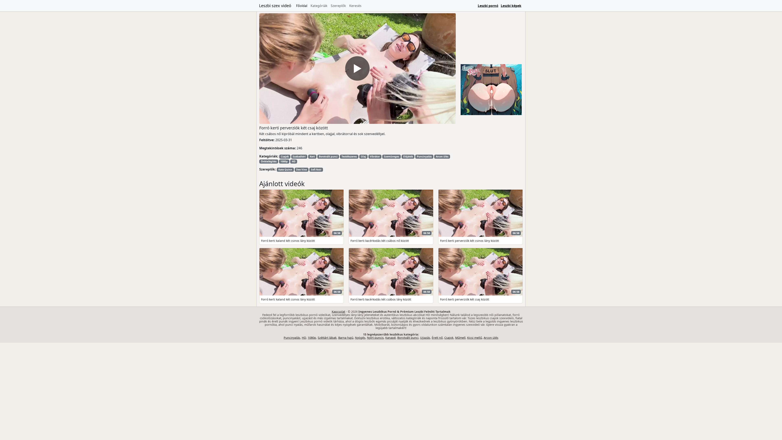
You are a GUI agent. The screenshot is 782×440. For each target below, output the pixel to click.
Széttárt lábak (327, 338)
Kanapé (390, 338)
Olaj (363, 156)
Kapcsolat (338, 312)
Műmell (460, 338)
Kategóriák (319, 5)
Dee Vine (301, 169)
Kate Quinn (285, 169)
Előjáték (408, 156)
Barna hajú (345, 338)
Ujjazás (425, 338)
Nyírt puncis (375, 338)
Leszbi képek (511, 5)
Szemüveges (391, 156)
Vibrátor (375, 156)
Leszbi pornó (488, 5)
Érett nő (437, 338)
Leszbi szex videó (275, 5)
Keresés (355, 5)
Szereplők (338, 5)
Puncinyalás (424, 156)
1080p (284, 161)
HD (293, 161)
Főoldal (301, 5)
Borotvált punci (328, 156)
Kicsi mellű (474, 338)
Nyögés (360, 338)
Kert (312, 156)
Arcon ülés (442, 156)
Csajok (285, 156)
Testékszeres (349, 156)
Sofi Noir (316, 169)
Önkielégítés (269, 161)
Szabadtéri (299, 156)
